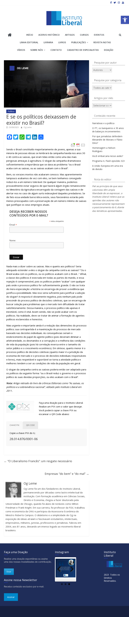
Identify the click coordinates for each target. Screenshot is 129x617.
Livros (62, 42)
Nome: (12, 240)
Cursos (84, 34)
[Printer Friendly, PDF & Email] (78, 145)
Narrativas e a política (103, 123)
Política (11, 111)
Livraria (48, 42)
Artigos (70, 34)
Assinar (11, 597)
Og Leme (28, 127)
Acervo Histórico (49, 34)
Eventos (99, 34)
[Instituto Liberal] (9, 35)
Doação (108, 49)
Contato (56, 49)
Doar (9, 571)
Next (71, 569)
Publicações (78, 42)
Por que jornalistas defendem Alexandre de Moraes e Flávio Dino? (107, 139)
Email (13, 224)
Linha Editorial (29, 42)
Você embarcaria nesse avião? (107, 156)
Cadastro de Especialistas (83, 49)
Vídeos (21, 49)
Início (29, 34)
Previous (60, 569)
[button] (125, 20)
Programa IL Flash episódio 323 (108, 160)
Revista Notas (102, 42)
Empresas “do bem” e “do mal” (67, 474)
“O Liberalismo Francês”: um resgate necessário (38, 461)
